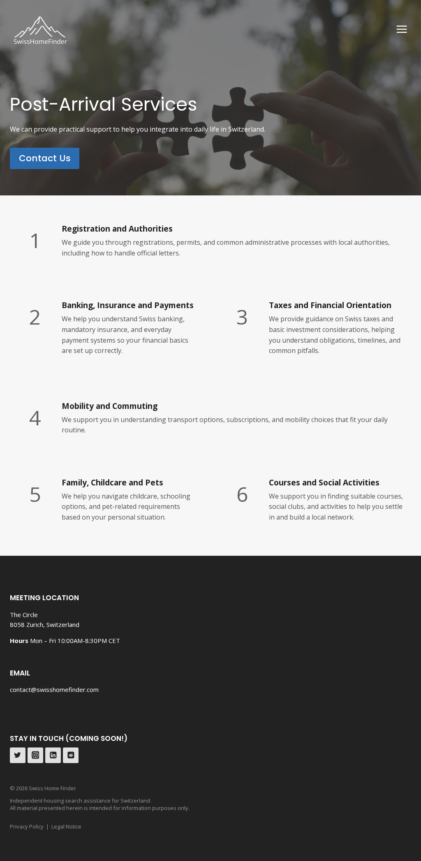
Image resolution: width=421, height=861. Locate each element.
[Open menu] (401, 29)
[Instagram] (35, 755)
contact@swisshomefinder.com (54, 689)
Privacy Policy (27, 826)
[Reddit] (71, 755)
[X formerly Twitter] (17, 755)
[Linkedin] (53, 755)
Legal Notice (66, 826)
